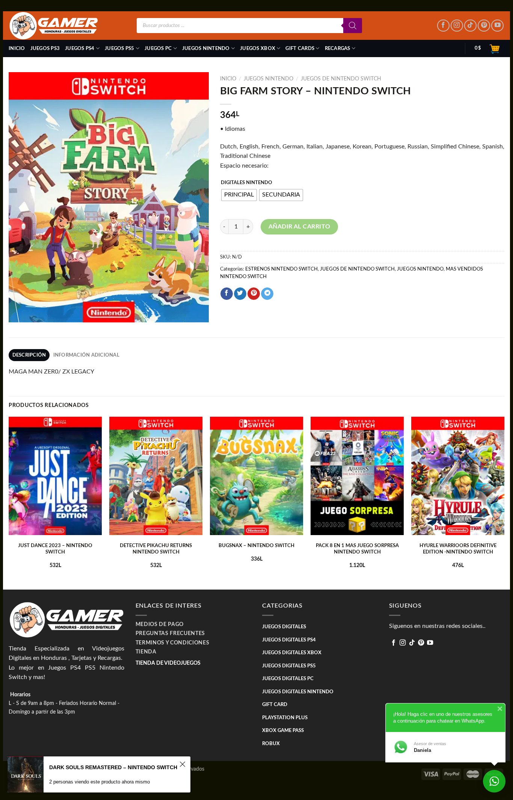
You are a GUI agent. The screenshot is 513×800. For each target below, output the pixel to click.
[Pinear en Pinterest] (253, 293)
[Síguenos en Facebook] (443, 26)
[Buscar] (352, 25)
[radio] (239, 195)
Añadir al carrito (299, 227)
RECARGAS (337, 48)
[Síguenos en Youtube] (497, 26)
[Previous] (9, 502)
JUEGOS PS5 (119, 48)
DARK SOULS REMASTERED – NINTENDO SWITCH (113, 767)
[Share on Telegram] (267, 293)
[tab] (29, 355)
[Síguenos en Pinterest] (484, 26)
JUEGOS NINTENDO (206, 48)
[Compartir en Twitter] (240, 293)
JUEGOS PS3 (45, 48)
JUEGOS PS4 (80, 48)
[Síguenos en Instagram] (457, 26)
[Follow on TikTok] (470, 26)
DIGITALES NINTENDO (246, 182)
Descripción (29, 355)
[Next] (504, 502)
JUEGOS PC (158, 48)
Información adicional (86, 355)
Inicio (17, 48)
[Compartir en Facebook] (226, 293)
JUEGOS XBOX (257, 48)
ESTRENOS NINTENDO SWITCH (281, 269)
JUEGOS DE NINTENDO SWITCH (341, 79)
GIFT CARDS (299, 48)
